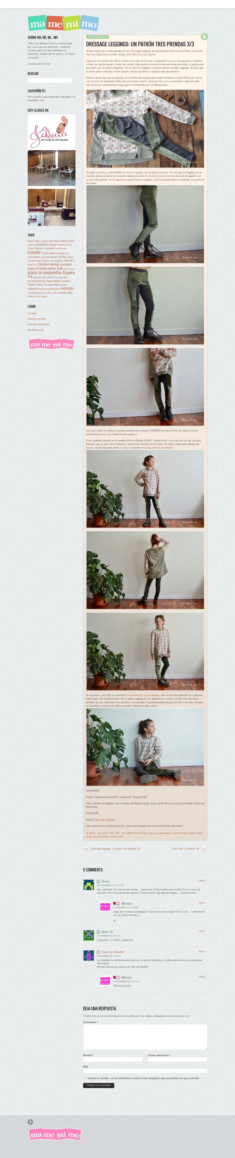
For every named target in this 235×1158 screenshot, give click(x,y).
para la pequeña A (101, 836)
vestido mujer (51, 293)
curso (45, 253)
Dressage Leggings (141, 51)
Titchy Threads (44, 284)
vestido (67, 288)
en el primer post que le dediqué (142, 695)
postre (43, 277)
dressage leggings (163, 833)
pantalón (66, 264)
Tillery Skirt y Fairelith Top (188, 848)
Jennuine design (179, 833)
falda (52, 253)
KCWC (62, 256)
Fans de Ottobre (112, 952)
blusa (57, 241)
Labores (105, 833)
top (56, 284)
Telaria (31, 284)
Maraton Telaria (34, 261)
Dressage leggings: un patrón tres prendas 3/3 (140, 44)
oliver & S (32, 264)
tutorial (32, 288)
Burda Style (67, 240)
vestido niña (65, 292)
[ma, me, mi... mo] (51, 348)
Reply (202, 881)
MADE (70, 257)
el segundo (118, 179)
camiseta (41, 244)
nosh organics (56, 261)
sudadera (66, 281)
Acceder (32, 313)
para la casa (68, 269)
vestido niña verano (37, 296)
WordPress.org (36, 329)
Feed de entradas (37, 318)
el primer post (156, 176)
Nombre (88, 1055)
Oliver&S (69, 260)
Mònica (92, 833)
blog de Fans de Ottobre (160, 447)
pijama (36, 277)
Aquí (42, 100)
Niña (112, 833)
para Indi (55, 268)
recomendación (37, 281)
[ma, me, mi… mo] (64, 28)
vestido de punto (36, 293)
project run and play (57, 277)
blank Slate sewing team (41, 241)
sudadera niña (116, 836)
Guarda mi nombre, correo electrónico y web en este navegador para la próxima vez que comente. (143, 1078)
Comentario (90, 1022)
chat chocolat (61, 248)
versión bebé (183, 51)
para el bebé (38, 268)
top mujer (63, 285)
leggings (191, 833)
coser (151, 833)
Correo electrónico (159, 1055)
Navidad (46, 261)
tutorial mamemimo (49, 289)
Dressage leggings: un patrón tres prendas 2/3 (112, 848)
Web (85, 1066)
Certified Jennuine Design (136, 833)
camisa (31, 245)
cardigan (52, 244)
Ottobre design (49, 264)
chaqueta (49, 248)
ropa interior (53, 280)
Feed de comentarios (39, 324)
